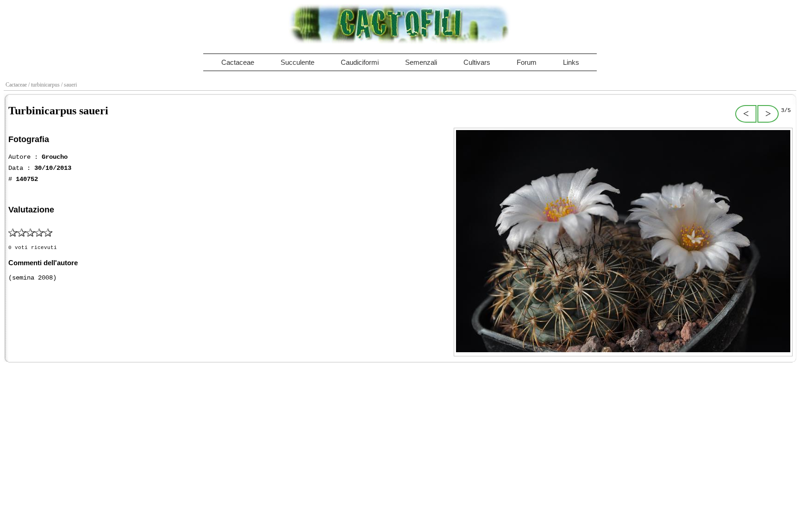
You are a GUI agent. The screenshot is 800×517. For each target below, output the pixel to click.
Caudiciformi (360, 62)
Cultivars (476, 62)
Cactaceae (237, 62)
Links (571, 62)
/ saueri (69, 84)
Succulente (297, 62)
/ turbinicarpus (44, 84)
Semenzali (421, 62)
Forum (527, 62)
